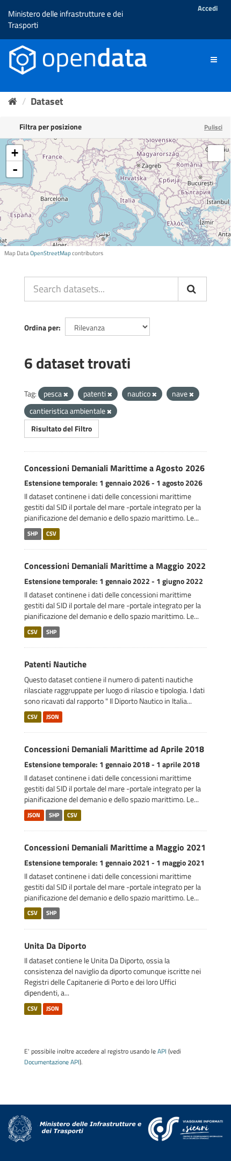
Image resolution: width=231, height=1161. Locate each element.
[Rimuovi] (65, 394)
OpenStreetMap (50, 253)
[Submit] (192, 289)
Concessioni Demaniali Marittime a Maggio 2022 (115, 565)
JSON (52, 716)
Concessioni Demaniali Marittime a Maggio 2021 (115, 847)
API (162, 1051)
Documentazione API (52, 1062)
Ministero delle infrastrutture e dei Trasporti (65, 19)
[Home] (12, 101)
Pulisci (213, 127)
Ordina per (41, 327)
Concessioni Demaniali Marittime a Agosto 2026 (114, 467)
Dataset (47, 101)
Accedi (208, 8)
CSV (51, 533)
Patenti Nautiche (55, 664)
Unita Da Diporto (55, 945)
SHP (32, 533)
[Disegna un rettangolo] (216, 153)
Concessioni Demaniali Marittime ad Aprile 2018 (114, 748)
